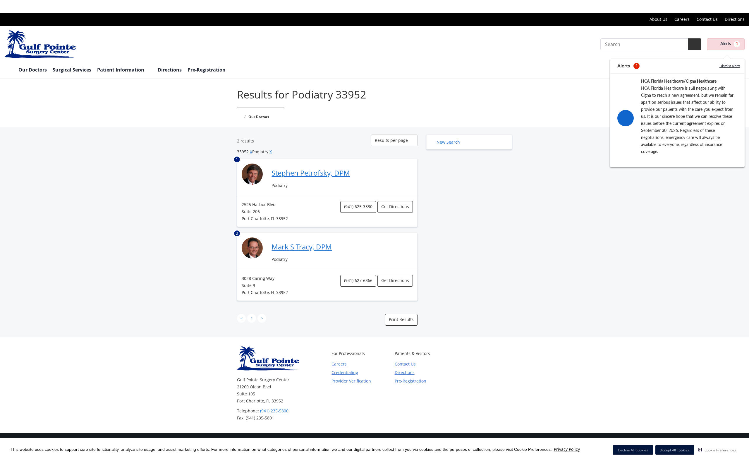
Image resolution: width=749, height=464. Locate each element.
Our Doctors (32, 70)
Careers (682, 19)
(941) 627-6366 (358, 280)
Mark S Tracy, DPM (302, 246)
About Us (658, 19)
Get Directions (395, 206)
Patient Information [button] (121, 70)
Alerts (729, 44)
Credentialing (344, 372)
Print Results (401, 319)
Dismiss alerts (729, 66)
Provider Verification (351, 381)
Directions (735, 19)
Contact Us (707, 19)
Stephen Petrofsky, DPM (311, 173)
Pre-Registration (207, 70)
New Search (448, 142)
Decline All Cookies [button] (633, 450)
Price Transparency (726, 6)
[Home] (8, 70)
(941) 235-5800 (274, 411)
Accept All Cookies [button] (674, 450)
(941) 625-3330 (358, 206)
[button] (717, 450)
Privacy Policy (567, 449)
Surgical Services (72, 70)
